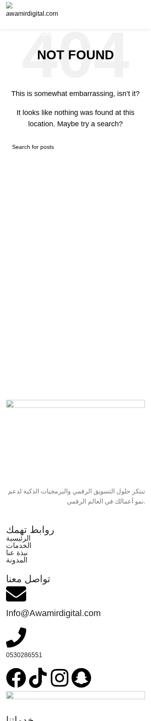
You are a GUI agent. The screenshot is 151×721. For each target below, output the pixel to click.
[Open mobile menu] (138, 14)
